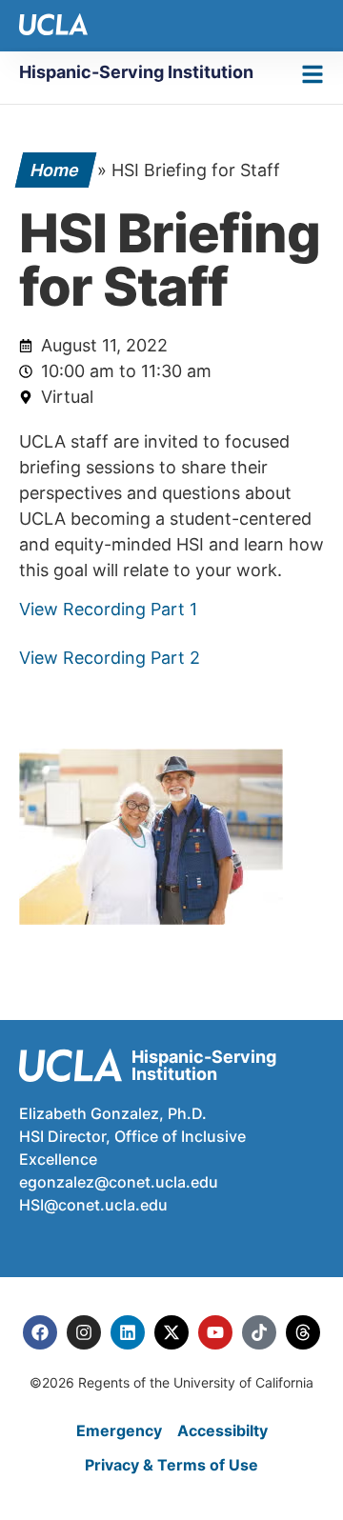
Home (56, 170)
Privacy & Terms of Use (171, 1464)
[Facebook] (40, 1332)
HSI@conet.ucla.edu (93, 1204)
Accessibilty (222, 1430)
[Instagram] (84, 1332)
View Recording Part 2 (109, 658)
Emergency (119, 1430)
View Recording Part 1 (108, 609)
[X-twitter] (171, 1332)
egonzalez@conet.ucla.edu (118, 1181)
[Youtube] (215, 1332)
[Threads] (303, 1332)
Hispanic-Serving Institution (136, 72)
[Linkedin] (128, 1332)
